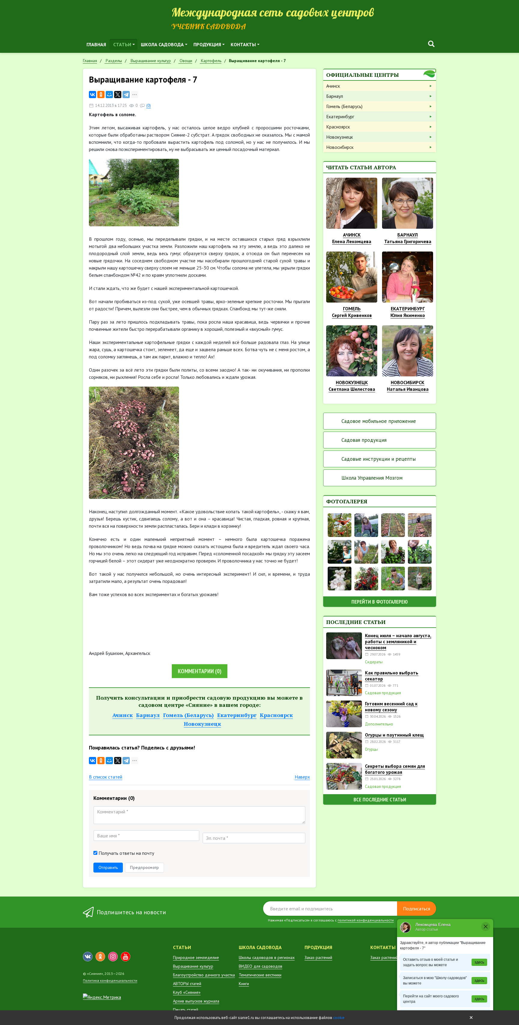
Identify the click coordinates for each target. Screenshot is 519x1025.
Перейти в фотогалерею (379, 601)
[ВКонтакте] (92, 94)
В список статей (105, 777)
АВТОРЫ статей (187, 983)
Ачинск (122, 715)
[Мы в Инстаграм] (113, 956)
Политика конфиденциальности (110, 980)
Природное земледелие (196, 957)
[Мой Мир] (109, 94)
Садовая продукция (364, 440)
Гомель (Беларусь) (188, 715)
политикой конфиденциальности (366, 920)
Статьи (122, 44)
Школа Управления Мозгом (371, 478)
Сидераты (374, 662)
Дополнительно (379, 724)
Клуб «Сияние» (187, 992)
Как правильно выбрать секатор (391, 676)
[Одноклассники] (101, 94)
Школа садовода (162, 44)
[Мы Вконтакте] (88, 956)
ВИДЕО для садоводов (260, 966)
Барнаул (148, 715)
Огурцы (371, 749)
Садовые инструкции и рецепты (378, 459)
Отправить (108, 867)
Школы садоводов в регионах (267, 957)
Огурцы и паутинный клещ (394, 735)
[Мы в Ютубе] (125, 956)
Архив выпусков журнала (196, 1001)
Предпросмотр (144, 867)
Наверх (302, 777)
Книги (244, 983)
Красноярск (276, 715)
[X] (117, 94)
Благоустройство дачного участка (204, 975)
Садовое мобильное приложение (378, 421)
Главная (96, 44)
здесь (479, 962)
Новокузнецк (202, 723)
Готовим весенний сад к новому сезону (391, 707)
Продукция (207, 44)
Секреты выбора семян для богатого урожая (395, 769)
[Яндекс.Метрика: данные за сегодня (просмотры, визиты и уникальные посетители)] (102, 997)
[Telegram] (126, 94)
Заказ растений (318, 957)
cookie (338, 1017)
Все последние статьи (380, 799)
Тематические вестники (260, 975)
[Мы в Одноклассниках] (100, 956)
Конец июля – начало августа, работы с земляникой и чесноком (398, 641)
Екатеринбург (236, 715)
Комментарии (199, 671)
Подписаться (416, 909)
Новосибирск (340, 147)
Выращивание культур (193, 966)
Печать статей (185, 1009)
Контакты (243, 44)
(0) (148, 105)
